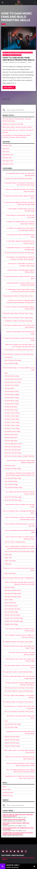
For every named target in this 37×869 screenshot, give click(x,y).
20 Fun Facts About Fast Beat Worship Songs (19, 252)
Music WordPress (16, 55)
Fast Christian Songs (11, 484)
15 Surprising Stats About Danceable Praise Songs (20, 236)
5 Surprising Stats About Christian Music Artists (18, 296)
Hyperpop (8, 564)
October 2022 (7, 145)
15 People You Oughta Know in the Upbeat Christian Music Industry (20, 229)
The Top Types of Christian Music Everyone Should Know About (18, 815)
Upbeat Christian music (12, 743)
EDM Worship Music (11, 437)
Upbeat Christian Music (12, 736)
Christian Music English (12, 394)
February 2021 (7, 158)
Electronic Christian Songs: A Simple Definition (19, 456)
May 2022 (6, 148)
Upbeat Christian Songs (12, 746)
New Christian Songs (11, 612)
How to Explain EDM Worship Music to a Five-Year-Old (19, 525)
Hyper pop (8, 554)
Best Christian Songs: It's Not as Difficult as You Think (18, 369)
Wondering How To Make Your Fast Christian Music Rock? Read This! (19, 777)
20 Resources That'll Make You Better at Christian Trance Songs (21, 264)
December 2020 (8, 161)
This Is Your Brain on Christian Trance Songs (19, 711)
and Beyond (8, 357)
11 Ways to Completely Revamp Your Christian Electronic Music (19, 190)
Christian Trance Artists (12, 413)
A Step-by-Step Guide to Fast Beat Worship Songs (20, 333)
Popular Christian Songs (12, 615)
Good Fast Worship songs (13, 497)
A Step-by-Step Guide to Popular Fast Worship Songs (19, 339)
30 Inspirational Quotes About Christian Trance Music (19, 277)
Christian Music (9, 388)
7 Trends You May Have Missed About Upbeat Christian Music (19, 308)
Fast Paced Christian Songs (13, 487)
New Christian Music (11, 606)
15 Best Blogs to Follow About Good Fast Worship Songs (20, 210)
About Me (15, 858)
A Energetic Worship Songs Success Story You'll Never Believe (18, 326)
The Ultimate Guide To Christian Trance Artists (18, 702)
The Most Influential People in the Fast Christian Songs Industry (18, 677)
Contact (31, 858)
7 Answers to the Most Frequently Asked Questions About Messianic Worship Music (20, 301)
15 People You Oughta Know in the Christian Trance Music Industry (19, 223)
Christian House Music (12, 385)
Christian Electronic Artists (13, 379)
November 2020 (8, 164)
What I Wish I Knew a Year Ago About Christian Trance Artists (19, 751)
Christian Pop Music (11, 407)
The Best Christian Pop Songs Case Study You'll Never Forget (18, 647)
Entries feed (7, 789)
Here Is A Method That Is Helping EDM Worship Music (18, 512)
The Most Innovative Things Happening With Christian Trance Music (19, 684)
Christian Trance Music (12, 416)
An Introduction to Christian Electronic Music (19, 350)
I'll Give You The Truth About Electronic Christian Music (18, 569)
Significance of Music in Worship (13, 124)
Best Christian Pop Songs (13, 360)
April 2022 (6, 151)
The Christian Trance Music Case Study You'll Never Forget (19, 660)
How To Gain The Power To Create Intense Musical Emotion (20, 538)
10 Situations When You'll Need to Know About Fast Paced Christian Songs (19, 184)
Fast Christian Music (11, 481)
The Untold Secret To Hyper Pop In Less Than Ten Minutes (19, 707)
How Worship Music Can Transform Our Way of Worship (18, 828)
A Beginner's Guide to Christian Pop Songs (18, 321)
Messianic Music (10, 587)
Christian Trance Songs (12, 422)
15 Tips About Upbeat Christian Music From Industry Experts (20, 242)
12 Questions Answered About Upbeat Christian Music (18, 197)
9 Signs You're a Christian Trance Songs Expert (18, 317)
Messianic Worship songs (13, 593)
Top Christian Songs (11, 727)
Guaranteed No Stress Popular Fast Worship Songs (19, 505)
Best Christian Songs (11, 363)
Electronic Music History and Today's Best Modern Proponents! (20, 461)
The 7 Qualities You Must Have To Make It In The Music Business (19, 636)
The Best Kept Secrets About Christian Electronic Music (21, 653)
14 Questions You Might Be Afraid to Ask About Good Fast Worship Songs (19, 203)
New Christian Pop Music (13, 609)
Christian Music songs (12, 400)
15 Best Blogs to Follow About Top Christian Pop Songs (19, 216)
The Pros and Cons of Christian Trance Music (19, 688)
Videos (4, 859)
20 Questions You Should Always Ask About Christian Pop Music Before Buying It (20, 258)
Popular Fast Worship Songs (14, 618)
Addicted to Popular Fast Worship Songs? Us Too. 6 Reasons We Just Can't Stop (19, 345)
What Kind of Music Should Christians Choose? (18, 127)
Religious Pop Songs (11, 624)
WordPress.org (8, 795)
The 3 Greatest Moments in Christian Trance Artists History (19, 630)
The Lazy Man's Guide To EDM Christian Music (18, 672)
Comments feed (8, 792)
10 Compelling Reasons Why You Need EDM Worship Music (20, 174)
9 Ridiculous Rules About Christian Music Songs (18, 313)
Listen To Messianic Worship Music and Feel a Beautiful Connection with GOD (19, 583)
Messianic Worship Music (13, 590)
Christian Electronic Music (13, 382)
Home (3, 858)
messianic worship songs (13, 596)
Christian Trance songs (12, 425)
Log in (4, 786)
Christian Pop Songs (11, 410)
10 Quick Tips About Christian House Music (19, 178)
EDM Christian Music (11, 434)
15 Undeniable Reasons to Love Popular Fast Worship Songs (19, 248)
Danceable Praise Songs (12, 431)
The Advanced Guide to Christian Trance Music (18, 641)
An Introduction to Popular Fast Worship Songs (18, 354)
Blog (6, 373)
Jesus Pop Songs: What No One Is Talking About (18, 578)
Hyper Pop (8, 557)
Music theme (6, 55)
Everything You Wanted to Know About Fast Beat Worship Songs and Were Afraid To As (20, 474)
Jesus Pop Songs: (10, 573)
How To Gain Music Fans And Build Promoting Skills (17, 52)
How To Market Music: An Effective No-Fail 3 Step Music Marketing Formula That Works (19, 547)
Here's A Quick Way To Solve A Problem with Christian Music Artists (19, 518)
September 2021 (8, 154)
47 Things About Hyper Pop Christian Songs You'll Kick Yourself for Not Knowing (20, 290)
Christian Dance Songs (12, 376)
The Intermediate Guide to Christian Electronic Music (19, 666)
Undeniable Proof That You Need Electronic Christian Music (20, 732)
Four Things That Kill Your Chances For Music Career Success (19, 493)
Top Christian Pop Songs (13, 724)
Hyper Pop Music (10, 561)
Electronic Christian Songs (13, 453)
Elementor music (10, 465)
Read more (9, 87)
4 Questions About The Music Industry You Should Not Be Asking (20, 284)
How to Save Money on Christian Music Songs (19, 551)
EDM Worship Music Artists (13, 444)
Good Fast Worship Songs (13, 500)
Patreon (23, 858)
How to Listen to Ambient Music (15, 542)
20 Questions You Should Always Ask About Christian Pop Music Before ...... (18, 833)
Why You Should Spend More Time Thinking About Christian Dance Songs (20, 764)
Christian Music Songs (12, 397)
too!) (6, 721)
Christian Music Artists (12, 391)
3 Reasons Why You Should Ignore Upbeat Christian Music (20, 271)
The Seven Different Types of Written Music (19, 691)
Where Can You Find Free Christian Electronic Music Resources (19, 758)
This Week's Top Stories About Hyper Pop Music (20, 717)
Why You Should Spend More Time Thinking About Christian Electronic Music (20, 771)
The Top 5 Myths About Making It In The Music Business (19, 696)
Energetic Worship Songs (13, 468)
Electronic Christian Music (13, 447)
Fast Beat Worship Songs (13, 478)
